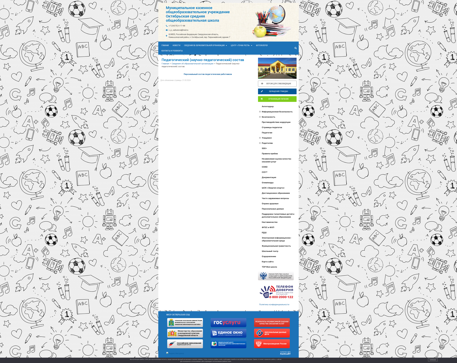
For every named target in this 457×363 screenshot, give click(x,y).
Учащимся (267, 138)
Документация (269, 177)
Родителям (267, 143)
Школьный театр (270, 251)
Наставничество (270, 222)
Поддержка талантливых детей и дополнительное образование (278, 215)
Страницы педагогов (272, 127)
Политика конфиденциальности (274, 304)
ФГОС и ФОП (268, 227)
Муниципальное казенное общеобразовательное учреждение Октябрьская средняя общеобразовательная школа (198, 14)
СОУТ (264, 172)
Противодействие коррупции (276, 122)
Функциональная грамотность (276, 246)
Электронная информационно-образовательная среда (276, 239)
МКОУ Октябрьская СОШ (178, 314)
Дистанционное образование (276, 193)
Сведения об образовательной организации (204, 45)
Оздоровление (269, 256)
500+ (264, 148)
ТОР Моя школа (269, 267)
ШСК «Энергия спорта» (273, 188)
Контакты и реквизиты (172, 51)
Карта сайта (267, 261)
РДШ (264, 232)
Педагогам (267, 132)
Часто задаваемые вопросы (275, 198)
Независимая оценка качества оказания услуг (276, 160)
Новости (176, 45)
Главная (165, 45)
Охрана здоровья (270, 203)
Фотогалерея (262, 45)
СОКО (265, 167)
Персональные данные (273, 209)
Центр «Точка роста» (240, 45)
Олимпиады (267, 182)
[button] (296, 48)
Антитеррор (268, 106)
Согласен (433, 360)
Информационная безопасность (277, 111)
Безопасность (268, 117)
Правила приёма (270, 153)
